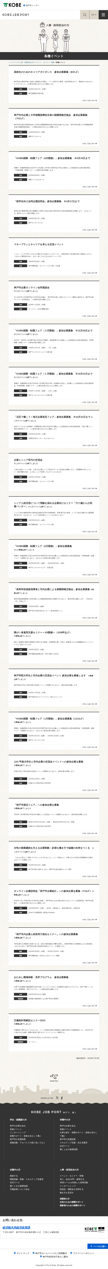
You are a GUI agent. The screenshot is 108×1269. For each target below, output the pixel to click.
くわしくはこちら (88, 100)
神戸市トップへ (32, 5)
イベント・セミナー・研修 (72, 1176)
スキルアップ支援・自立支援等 (73, 1142)
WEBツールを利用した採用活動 (74, 1182)
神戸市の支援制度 (18, 1139)
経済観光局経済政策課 (16, 1227)
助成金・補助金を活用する (72, 1189)
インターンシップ (18, 1132)
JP (92, 14)
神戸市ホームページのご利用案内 (51, 1253)
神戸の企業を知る (18, 1126)
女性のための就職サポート (72, 1202)
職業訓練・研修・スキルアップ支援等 (26, 1179)
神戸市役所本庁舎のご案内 (55, 1257)
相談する (14, 1176)
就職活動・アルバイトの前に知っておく (27, 1142)
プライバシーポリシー (83, 1253)
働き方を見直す (67, 1192)
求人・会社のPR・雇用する (72, 1179)
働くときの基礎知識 (69, 1149)
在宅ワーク (65, 1146)
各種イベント (16, 1129)
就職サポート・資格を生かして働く (25, 1136)
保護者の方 (65, 1199)
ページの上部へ (99, 1246)
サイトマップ (23, 1253)
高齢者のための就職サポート (72, 1205)
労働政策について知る (20, 1189)
